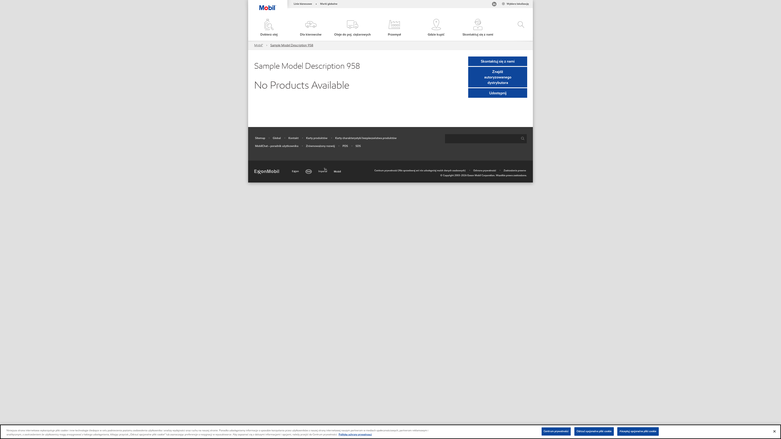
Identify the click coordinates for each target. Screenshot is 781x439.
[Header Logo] (267, 5)
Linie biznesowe (303, 4)
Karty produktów (316, 138)
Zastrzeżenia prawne (515, 170)
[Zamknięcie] (774, 431)
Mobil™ (258, 45)
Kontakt (293, 138)
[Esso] (309, 171)
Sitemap (260, 138)
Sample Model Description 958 (291, 45)
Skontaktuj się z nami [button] (498, 61)
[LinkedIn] (494, 5)
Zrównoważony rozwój (320, 146)
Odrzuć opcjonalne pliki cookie (594, 431)
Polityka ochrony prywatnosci (355, 434)
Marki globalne (328, 4)
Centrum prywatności (556, 431)
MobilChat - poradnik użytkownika (276, 146)
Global (277, 138)
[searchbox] (482, 138)
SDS (358, 146)
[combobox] (486, 138)
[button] (310, 28)
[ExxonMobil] (266, 171)
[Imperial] (323, 169)
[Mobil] (338, 171)
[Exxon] (296, 171)
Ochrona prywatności (484, 170)
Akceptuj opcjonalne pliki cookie (638, 431)
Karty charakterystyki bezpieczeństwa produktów (366, 138)
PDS (345, 146)
